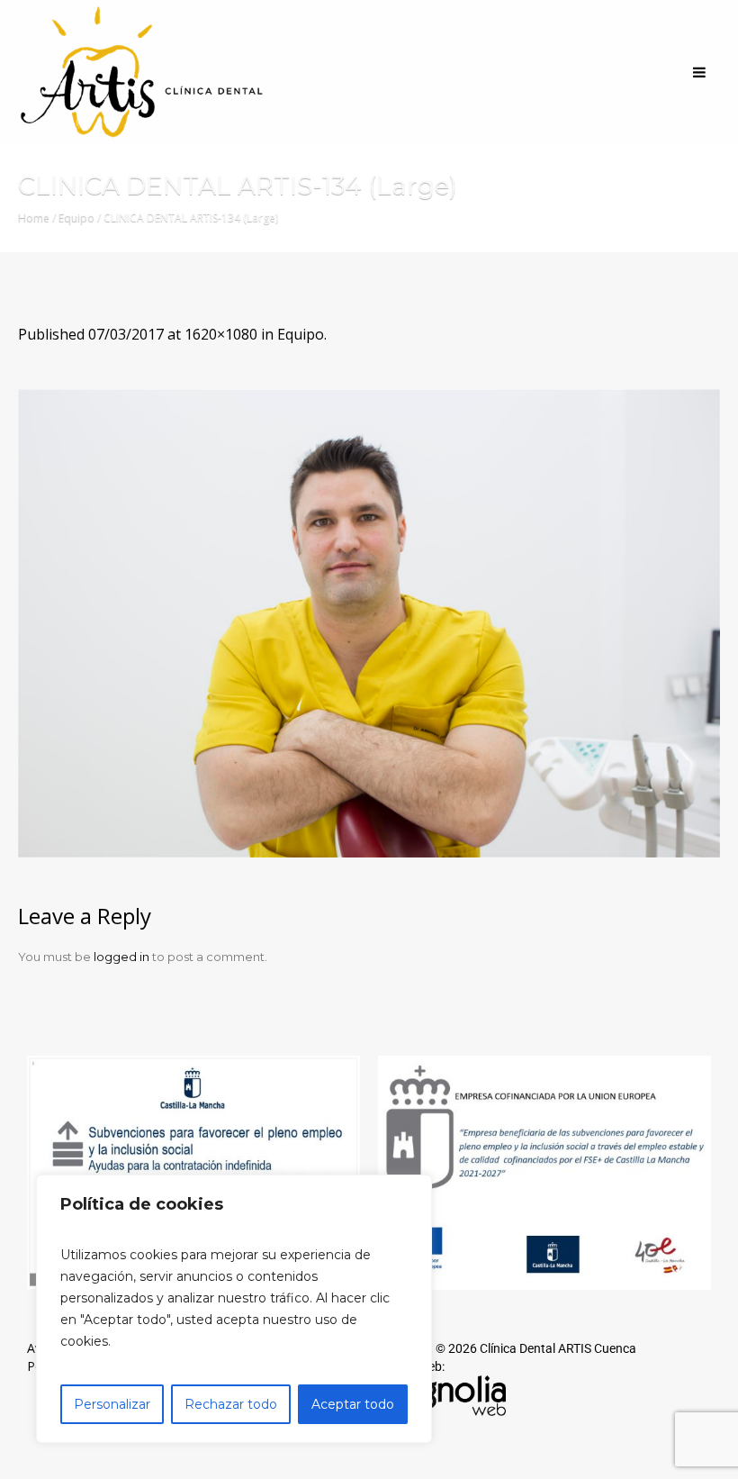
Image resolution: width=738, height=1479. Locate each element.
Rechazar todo (230, 1404)
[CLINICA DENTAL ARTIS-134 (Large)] (369, 623)
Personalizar (112, 1404)
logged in (121, 956)
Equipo (76, 217)
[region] (234, 1309)
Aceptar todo (352, 1404)
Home (34, 217)
